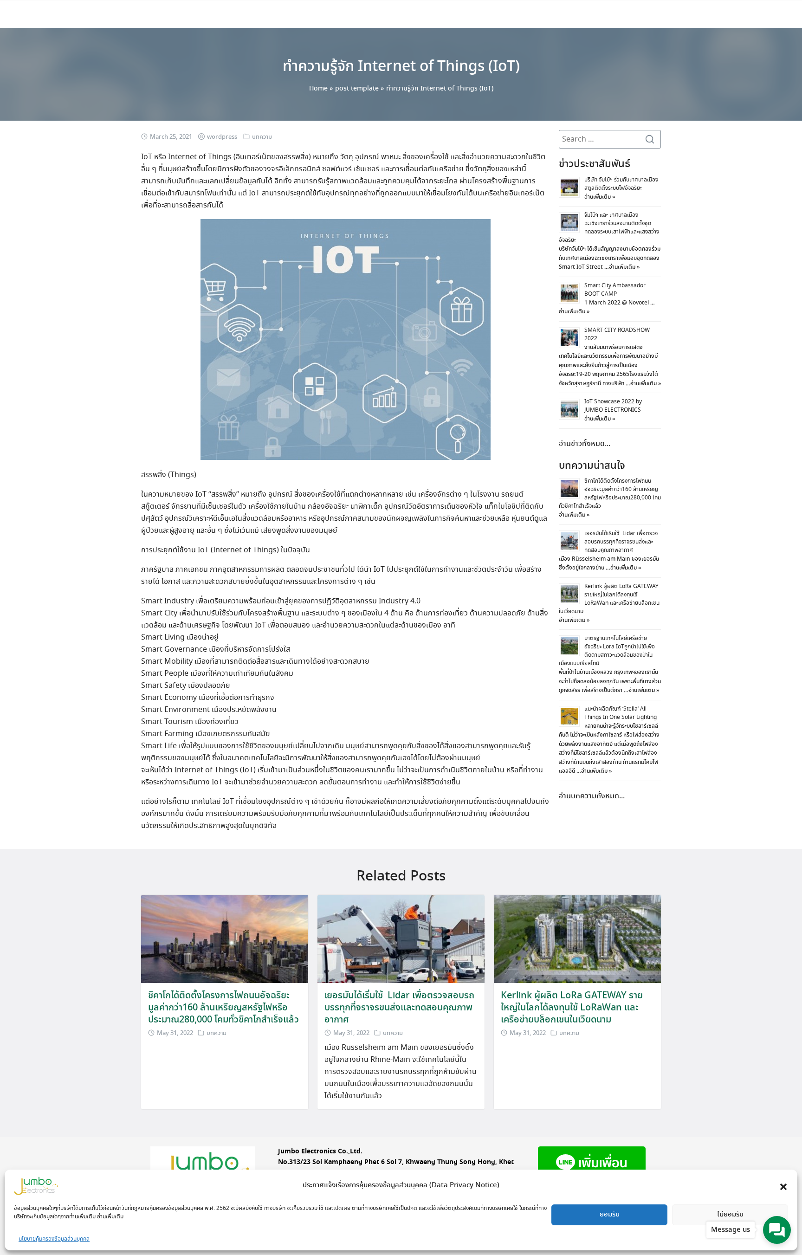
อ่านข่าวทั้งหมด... (584, 444)
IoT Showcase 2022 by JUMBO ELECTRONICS (613, 406)
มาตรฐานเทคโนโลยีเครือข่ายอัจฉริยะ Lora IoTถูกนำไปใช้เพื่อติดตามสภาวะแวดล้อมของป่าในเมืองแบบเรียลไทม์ (607, 650)
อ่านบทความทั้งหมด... (592, 796)
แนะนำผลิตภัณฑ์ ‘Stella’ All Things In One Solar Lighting (620, 713)
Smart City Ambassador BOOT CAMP (615, 290)
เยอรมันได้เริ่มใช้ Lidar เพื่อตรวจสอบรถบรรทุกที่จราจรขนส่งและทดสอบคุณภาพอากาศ (621, 542)
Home (318, 88)
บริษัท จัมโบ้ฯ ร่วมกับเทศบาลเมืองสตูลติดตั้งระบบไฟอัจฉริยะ (621, 184)
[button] (783, 1185)
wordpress (222, 137)
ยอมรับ (610, 1215)
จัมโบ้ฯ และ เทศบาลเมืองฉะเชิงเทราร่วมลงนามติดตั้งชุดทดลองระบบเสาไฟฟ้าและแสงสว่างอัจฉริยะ (609, 227)
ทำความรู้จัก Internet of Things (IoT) (401, 67)
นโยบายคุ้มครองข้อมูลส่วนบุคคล (54, 1239)
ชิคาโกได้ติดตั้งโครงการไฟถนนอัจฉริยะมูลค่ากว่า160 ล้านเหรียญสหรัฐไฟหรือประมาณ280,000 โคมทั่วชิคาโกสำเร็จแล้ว (610, 493)
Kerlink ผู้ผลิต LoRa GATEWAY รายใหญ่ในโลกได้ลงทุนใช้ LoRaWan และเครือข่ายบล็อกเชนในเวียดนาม (609, 598)
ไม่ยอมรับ (730, 1215)
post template (357, 88)
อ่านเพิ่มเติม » (599, 197)
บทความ (262, 137)
